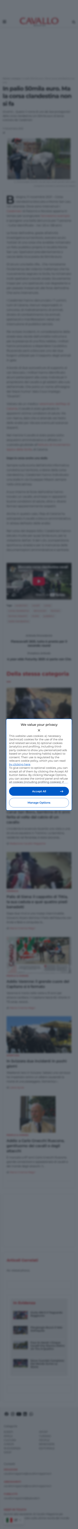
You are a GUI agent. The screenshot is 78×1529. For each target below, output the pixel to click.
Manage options (39, 802)
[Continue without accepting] (39, 730)
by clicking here (19, 764)
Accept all (39, 791)
